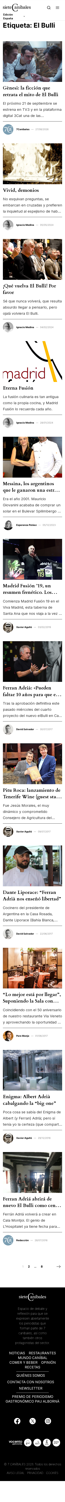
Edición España (8, 16)
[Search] (49, 7)
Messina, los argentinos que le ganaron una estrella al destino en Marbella (32, 490)
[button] (57, 7)
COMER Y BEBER (23, 1362)
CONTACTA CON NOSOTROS (30, 1382)
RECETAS (32, 1367)
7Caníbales (22, 129)
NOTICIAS (17, 1353)
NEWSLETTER (30, 1388)
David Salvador (25, 729)
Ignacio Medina (25, 224)
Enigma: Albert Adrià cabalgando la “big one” (29, 1099)
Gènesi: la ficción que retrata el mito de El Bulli (30, 91)
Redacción (22, 1240)
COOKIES (52, 1473)
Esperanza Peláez (26, 525)
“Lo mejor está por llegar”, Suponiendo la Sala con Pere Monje (32, 1001)
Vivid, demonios (21, 190)
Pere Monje (22, 1035)
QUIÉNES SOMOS (30, 1375)
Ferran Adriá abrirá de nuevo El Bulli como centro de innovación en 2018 (32, 1205)
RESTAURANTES (42, 1353)
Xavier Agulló (24, 627)
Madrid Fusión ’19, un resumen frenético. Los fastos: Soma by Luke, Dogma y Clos (27, 596)
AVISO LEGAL (16, 1473)
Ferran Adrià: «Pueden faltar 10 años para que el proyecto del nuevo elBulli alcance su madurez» (31, 698)
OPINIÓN (48, 1362)
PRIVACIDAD (35, 1473)
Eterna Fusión (18, 388)
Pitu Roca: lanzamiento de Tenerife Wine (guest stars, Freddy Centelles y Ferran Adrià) (32, 800)
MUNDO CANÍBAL (32, 1358)
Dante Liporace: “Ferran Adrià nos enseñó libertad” (32, 895)
